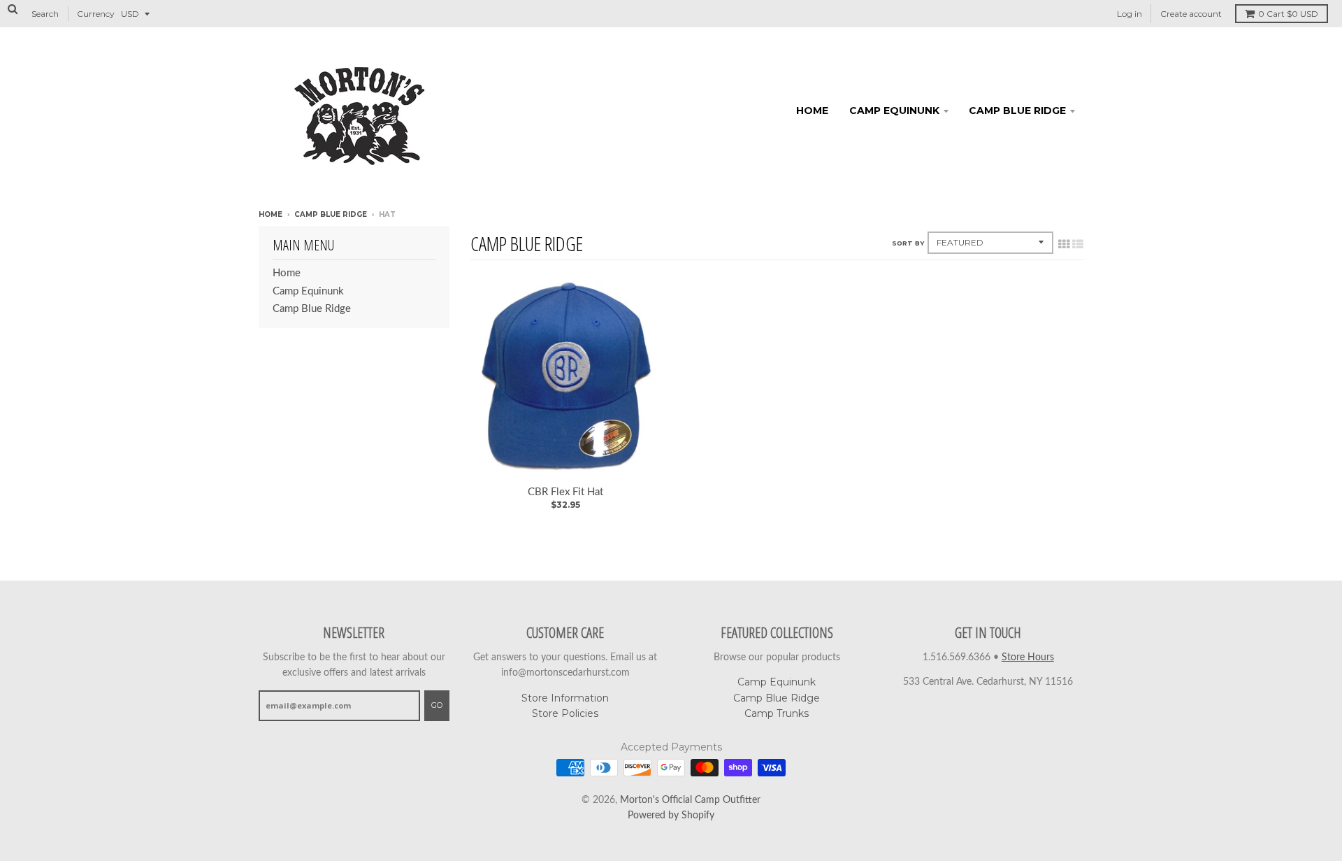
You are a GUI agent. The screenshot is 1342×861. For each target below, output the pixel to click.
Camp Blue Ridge (1017, 110)
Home (812, 110)
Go (436, 705)
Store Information (565, 698)
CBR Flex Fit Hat (565, 492)
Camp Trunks (776, 713)
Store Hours (1028, 657)
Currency (96, 13)
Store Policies (565, 713)
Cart (1288, 13)
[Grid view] (1063, 244)
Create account (1191, 13)
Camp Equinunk (894, 110)
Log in (1129, 13)
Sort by (908, 243)
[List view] (1077, 244)
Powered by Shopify (671, 815)
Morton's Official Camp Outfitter (690, 800)
